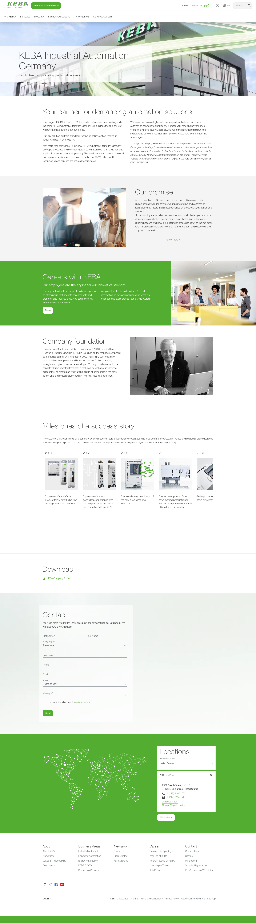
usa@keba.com (170, 802)
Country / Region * (49, 642)
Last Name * (93, 636)
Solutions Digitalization (59, 17)
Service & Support (102, 17)
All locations (166, 817)
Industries (25, 17)
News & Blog (82, 17)
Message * (48, 693)
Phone (46, 665)
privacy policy (83, 702)
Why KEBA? (10, 17)
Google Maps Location (173, 805)
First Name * (49, 636)
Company (48, 655)
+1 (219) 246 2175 (175, 797)
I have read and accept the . (69, 702)
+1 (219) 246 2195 (175, 793)
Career (185, 6)
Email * (46, 674)
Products (39, 17)
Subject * (46, 680)
